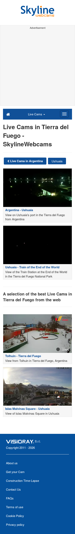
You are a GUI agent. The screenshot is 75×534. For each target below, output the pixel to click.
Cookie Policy (15, 516)
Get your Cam (15, 472)
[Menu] (64, 114)
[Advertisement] (37, 68)
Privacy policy (15, 524)
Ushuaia (57, 161)
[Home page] (8, 114)
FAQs (10, 498)
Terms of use (14, 507)
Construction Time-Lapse (22, 480)
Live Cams (35, 114)
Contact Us (13, 489)
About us (12, 463)
